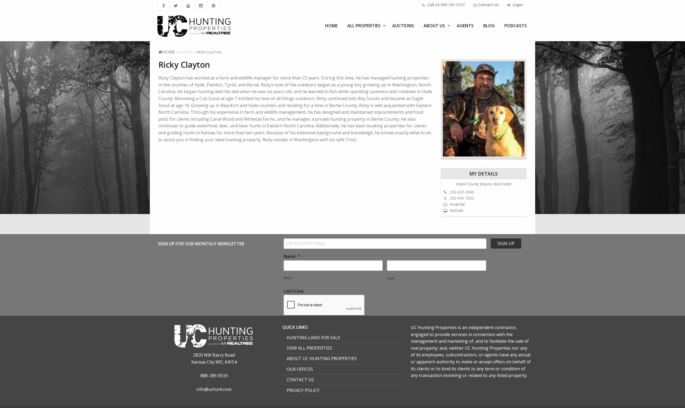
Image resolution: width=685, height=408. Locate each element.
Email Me (457, 204)
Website (456, 210)
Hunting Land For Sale (313, 338)
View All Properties (309, 348)
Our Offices (300, 369)
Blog (489, 26)
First (287, 278)
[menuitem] (331, 26)
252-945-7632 (461, 198)
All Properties (363, 26)
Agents (465, 26)
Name (292, 256)
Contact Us (300, 380)
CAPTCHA (294, 291)
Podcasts (515, 26)
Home (331, 26)
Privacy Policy (303, 390)
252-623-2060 (461, 192)
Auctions (403, 26)
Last (391, 278)
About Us (434, 26)
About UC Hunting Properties (322, 358)
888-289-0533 (446, 4)
